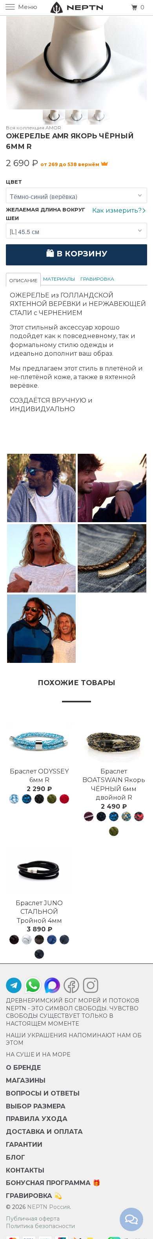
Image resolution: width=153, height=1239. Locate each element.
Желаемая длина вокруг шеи (45, 213)
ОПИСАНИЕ (23, 280)
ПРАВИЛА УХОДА (36, 1119)
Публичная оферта (33, 1218)
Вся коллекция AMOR (33, 128)
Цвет (14, 182)
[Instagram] (89, 987)
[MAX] (52, 987)
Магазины (26, 1080)
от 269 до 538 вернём (70, 164)
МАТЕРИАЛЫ (59, 279)
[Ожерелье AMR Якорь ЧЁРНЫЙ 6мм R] (76, 63)
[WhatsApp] (33, 985)
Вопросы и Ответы (43, 1093)
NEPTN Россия (48, 1206)
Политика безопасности (40, 1226)
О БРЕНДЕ (23, 1067)
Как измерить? (117, 210)
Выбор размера (36, 1106)
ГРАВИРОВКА (97, 279)
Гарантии (24, 1144)
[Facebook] (71, 987)
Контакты (25, 1170)
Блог (15, 1157)
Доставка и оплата (44, 1131)
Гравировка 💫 (34, 1196)
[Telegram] (14, 987)
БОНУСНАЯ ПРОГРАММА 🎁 (53, 1183)
